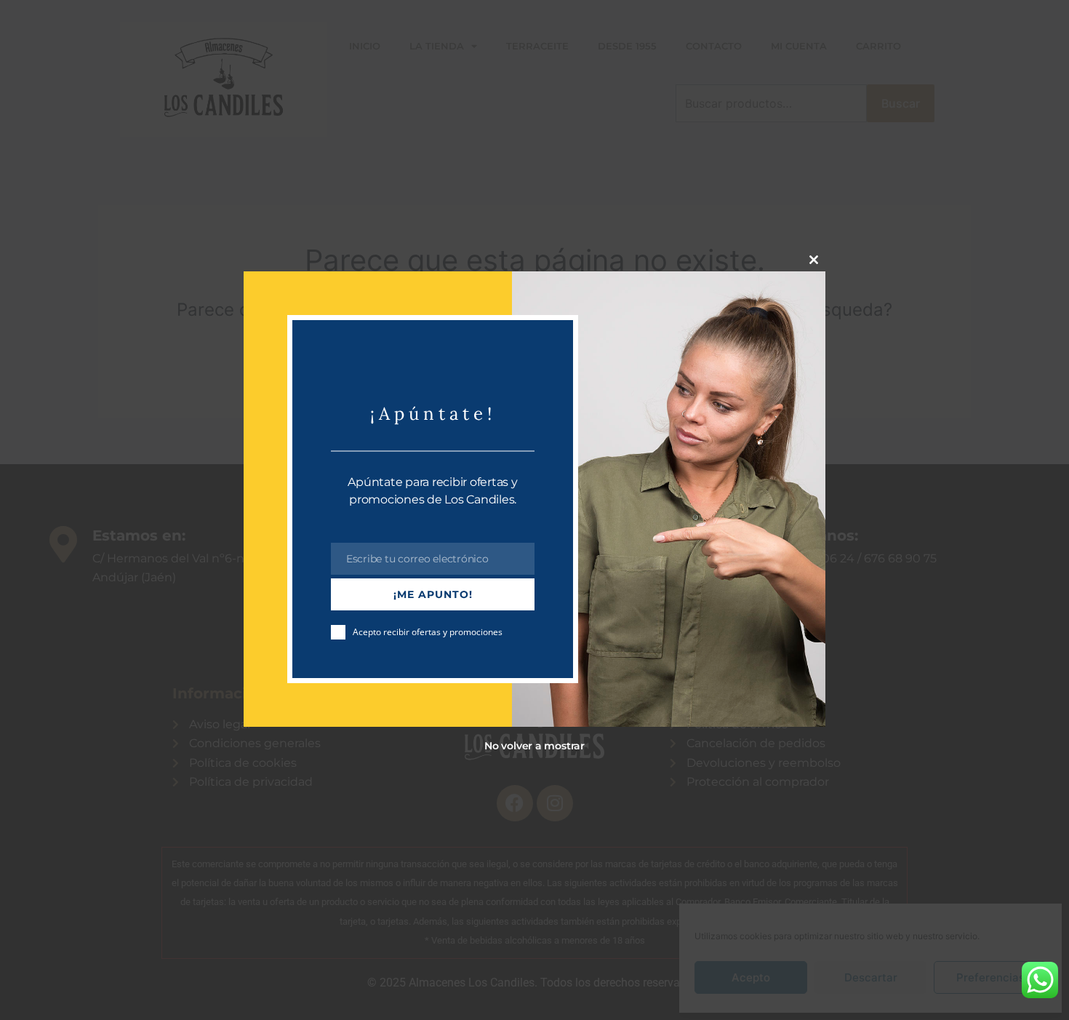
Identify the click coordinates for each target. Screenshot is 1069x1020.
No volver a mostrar (534, 745)
